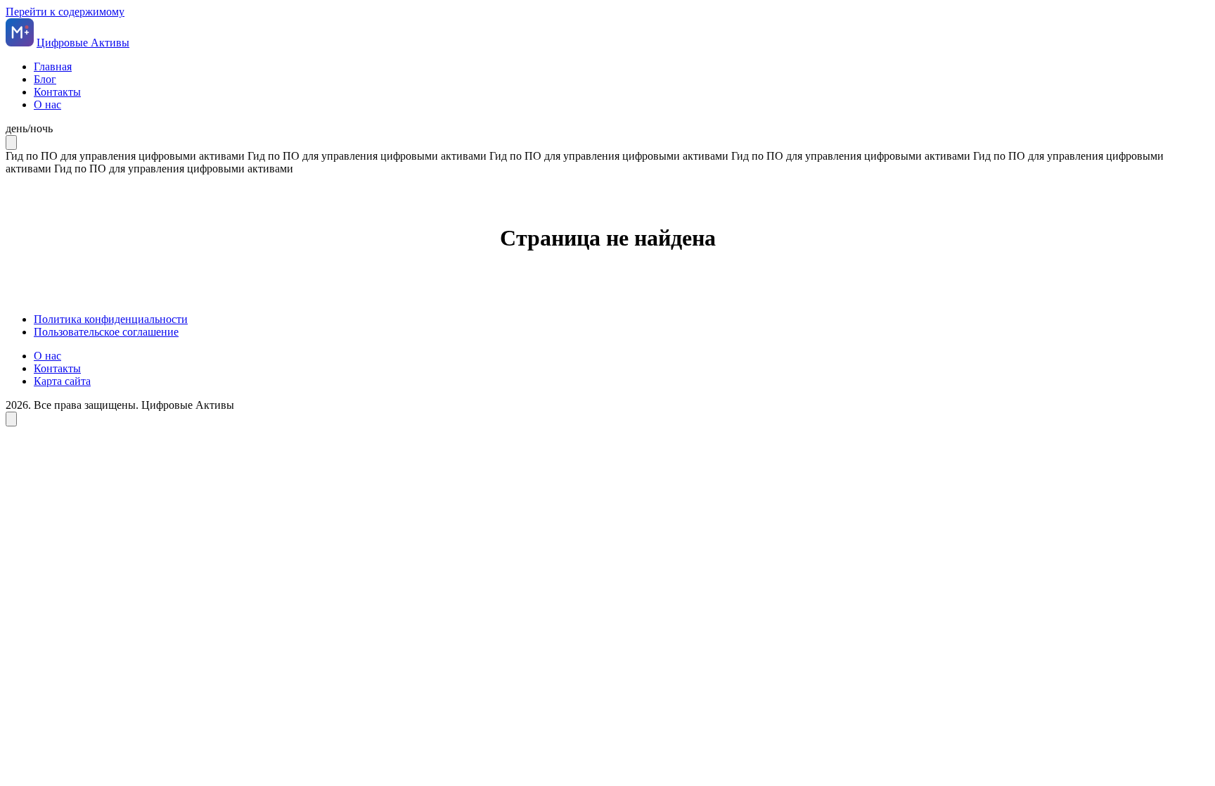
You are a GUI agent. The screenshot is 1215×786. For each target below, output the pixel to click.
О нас (47, 104)
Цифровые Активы (83, 43)
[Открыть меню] (11, 142)
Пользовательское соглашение (106, 332)
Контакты (57, 92)
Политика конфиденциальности (111, 319)
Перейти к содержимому (65, 12)
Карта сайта (62, 381)
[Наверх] (11, 419)
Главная (53, 66)
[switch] (607, 128)
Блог (45, 79)
